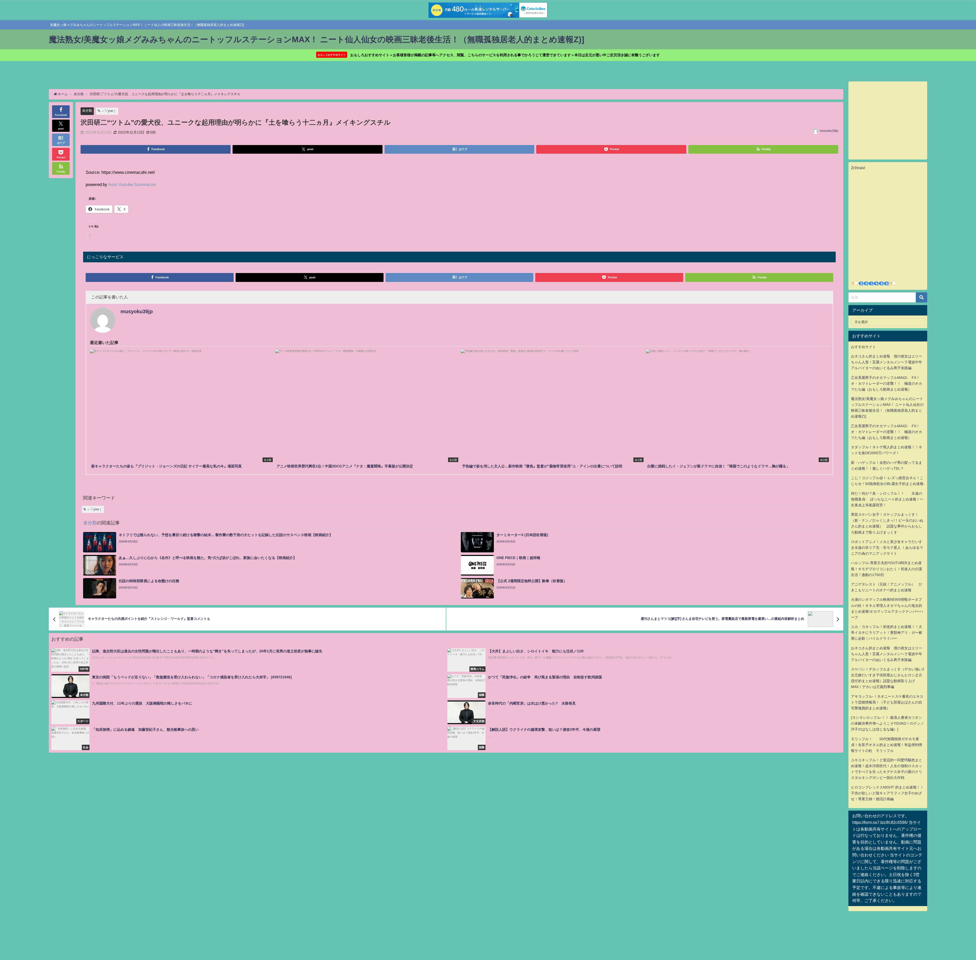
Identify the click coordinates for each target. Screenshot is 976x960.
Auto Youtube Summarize (132, 184)
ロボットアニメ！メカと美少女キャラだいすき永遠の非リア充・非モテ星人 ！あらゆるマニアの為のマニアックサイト (887, 547)
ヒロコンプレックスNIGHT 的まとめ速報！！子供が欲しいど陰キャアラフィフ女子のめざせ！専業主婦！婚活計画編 (887, 793)
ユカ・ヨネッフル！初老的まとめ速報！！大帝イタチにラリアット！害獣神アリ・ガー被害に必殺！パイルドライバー (886, 632)
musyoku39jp (829, 130)
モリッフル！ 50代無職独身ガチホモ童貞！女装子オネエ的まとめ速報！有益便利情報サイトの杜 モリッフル (886, 744)
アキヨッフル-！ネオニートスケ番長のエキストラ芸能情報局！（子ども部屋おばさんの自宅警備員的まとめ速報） (887, 702)
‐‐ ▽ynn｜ (109, 110)
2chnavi (858, 168)
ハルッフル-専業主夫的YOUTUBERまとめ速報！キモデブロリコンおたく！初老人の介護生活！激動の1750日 (886, 568)
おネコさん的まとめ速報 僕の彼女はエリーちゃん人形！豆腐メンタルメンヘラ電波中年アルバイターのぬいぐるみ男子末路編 (886, 362)
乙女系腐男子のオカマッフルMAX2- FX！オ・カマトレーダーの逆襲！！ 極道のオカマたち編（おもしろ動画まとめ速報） (886, 383)
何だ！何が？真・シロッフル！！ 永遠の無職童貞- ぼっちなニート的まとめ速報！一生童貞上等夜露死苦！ (887, 499)
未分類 (87, 110)
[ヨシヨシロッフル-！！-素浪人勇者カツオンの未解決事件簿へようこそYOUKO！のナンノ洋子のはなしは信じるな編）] (887, 723)
